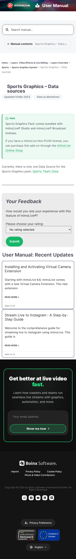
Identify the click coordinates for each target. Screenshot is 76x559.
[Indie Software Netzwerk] (26, 535)
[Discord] (51, 497)
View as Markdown (48, 96)
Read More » (12, 297)
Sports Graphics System (24, 67)
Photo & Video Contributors (40, 475)
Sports (5, 67)
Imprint (15, 471)
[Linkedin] (44, 497)
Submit (14, 241)
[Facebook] (31, 497)
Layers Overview (59, 62)
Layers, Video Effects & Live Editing (29, 62)
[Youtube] (38, 497)
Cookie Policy (54, 471)
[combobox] (38, 29)
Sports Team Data (45, 171)
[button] (38, 523)
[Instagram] (24, 497)
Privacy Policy (33, 471)
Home (5, 62)
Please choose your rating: (24, 224)
